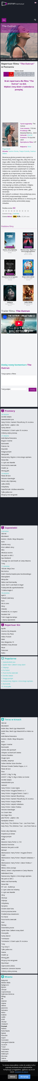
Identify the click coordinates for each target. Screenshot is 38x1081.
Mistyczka (4, 579)
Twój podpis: (6, 389)
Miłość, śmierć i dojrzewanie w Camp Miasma (17, 870)
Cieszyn (3, 989)
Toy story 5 (5, 947)
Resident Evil (5, 614)
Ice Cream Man (6, 812)
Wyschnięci (5, 963)
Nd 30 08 (11, 74)
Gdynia (3, 1003)
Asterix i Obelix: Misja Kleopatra (12, 539)
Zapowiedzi (11, 527)
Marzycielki (5, 454)
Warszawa (4, 1052)
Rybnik (3, 1033)
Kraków (3, 1015)
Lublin (3, 1017)
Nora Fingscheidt (13, 31)
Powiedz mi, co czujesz (9, 612)
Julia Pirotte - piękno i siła (10, 425)
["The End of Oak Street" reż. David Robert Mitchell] (10, 240)
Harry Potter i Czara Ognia (10, 788)
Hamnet (4, 785)
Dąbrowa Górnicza (7, 994)
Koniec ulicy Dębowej (10, 250)
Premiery (10, 410)
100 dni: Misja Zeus (8, 569)
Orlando (4, 609)
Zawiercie (4, 1061)
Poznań (4, 1026)
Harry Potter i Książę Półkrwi (11, 802)
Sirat (2, 922)
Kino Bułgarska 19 (7, 642)
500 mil (3, 534)
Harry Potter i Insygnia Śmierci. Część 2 (14, 793)
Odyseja (6, 667)
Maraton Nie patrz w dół (9, 847)
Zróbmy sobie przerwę (9, 433)
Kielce (3, 1012)
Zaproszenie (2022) (8, 966)
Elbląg (3, 996)
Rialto (3, 653)
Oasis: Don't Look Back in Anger (12, 585)
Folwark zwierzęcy (7, 598)
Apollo (3, 628)
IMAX (3, 639)
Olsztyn (3, 1022)
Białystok (4, 980)
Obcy (3, 606)
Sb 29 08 (6, 74)
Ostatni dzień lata (7, 909)
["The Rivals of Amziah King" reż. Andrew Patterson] (9, 267)
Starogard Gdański (7, 1042)
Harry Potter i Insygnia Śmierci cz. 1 (13, 791)
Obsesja (4, 898)
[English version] (35, 2)
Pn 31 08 (16, 74)
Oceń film (16, 213)
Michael (4, 850)
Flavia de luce (6, 476)
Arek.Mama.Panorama (9, 438)
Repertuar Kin (12, 625)
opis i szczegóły (20, 59)
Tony (3, 563)
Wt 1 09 (20, 74)
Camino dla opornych (8, 750)
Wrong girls (5, 471)
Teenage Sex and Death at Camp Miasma (16, 561)
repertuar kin (9, 59)
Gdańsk (4, 1001)
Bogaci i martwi (6, 441)
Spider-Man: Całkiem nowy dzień (14, 665)
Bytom (3, 987)
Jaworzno (4, 1008)
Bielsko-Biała (5, 983)
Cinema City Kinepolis (8, 631)
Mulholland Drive (7, 873)
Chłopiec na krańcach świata (11, 753)
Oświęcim (4, 1024)
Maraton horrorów (7, 845)
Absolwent (5, 536)
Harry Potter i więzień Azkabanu (12, 804)
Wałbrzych (4, 1054)
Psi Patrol (6, 670)
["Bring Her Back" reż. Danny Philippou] (9, 293)
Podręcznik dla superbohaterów (12, 588)
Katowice (4, 1010)
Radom (3, 1028)
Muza (3, 647)
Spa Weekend (6, 558)
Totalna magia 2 (7, 590)
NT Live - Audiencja (8, 887)
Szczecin (4, 1045)
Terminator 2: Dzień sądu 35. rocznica (14, 430)
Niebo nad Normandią (9, 582)
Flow (3, 772)
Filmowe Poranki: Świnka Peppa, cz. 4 (14, 766)
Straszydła (7, 686)
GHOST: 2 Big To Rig (8, 774)
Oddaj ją (10, 302)
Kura (2, 601)
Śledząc (4, 925)
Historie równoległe (8, 478)
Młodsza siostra (6, 553)
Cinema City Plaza (7, 634)
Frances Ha (5, 446)
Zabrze (3, 1058)
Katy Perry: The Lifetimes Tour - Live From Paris (18, 823)
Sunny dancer (6, 428)
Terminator (5, 939)
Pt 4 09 (32, 74)
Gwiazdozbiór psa (7, 419)
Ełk (2, 999)
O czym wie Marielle (8, 463)
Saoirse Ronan (13, 151)
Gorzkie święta (6, 417)
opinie (34, 59)
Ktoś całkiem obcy (7, 547)
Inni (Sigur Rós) (6, 815)
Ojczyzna (4, 906)
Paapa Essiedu (24, 151)
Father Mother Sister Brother (11, 763)
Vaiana (3, 952)
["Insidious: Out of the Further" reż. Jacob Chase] (28, 240)
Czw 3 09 (28, 74)
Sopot (3, 1038)
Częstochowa (6, 992)
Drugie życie (5, 758)
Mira (2, 550)
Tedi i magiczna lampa (9, 617)
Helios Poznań (6, 637)
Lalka (3, 839)
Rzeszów (4, 1035)
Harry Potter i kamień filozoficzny (12, 796)
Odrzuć (12, 1077)
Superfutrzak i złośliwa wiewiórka (12, 489)
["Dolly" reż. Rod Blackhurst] (28, 293)
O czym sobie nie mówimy (10, 890)
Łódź (3, 1019)
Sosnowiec (5, 1040)
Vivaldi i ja (4, 468)
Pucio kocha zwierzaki (8, 465)
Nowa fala (4, 460)
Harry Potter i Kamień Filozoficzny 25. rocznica (17, 422)
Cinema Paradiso (7, 755)
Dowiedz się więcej (21, 1072)
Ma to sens (5, 603)
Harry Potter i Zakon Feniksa (11, 807)
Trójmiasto (5, 1049)
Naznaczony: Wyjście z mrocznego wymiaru (28, 250)
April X (3, 595)
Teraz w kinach (13, 719)
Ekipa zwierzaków (28, 277)
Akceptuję (24, 1077)
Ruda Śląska (5, 1031)
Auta (3, 542)
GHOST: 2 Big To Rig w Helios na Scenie (15, 777)
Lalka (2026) (28, 302)
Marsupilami (5, 577)
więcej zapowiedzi (9, 620)
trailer (28, 59)
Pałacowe (4, 650)
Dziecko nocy (5, 544)
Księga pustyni (6, 452)
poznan (15, 3)
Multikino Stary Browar (9, 645)
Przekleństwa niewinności (10, 914)
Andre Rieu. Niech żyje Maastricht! (13, 728)
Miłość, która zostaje (8, 868)
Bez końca (5, 571)
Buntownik (5, 443)
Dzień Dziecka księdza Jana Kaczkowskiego (16, 574)
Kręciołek (4, 449)
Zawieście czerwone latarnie (11, 968)
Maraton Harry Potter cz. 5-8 (11, 842)
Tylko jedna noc (6, 492)
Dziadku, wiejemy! (7, 761)
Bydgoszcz (5, 985)
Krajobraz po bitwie (8, 834)
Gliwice (3, 1006)
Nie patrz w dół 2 (7, 555)
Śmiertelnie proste (7, 928)
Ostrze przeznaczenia (8, 911)
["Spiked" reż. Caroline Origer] (28, 267)
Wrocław (4, 1056)
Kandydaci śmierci (7, 821)
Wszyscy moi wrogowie (10, 277)
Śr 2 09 (24, 74)
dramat (29, 135)
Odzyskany (5, 487)
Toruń (3, 1047)
